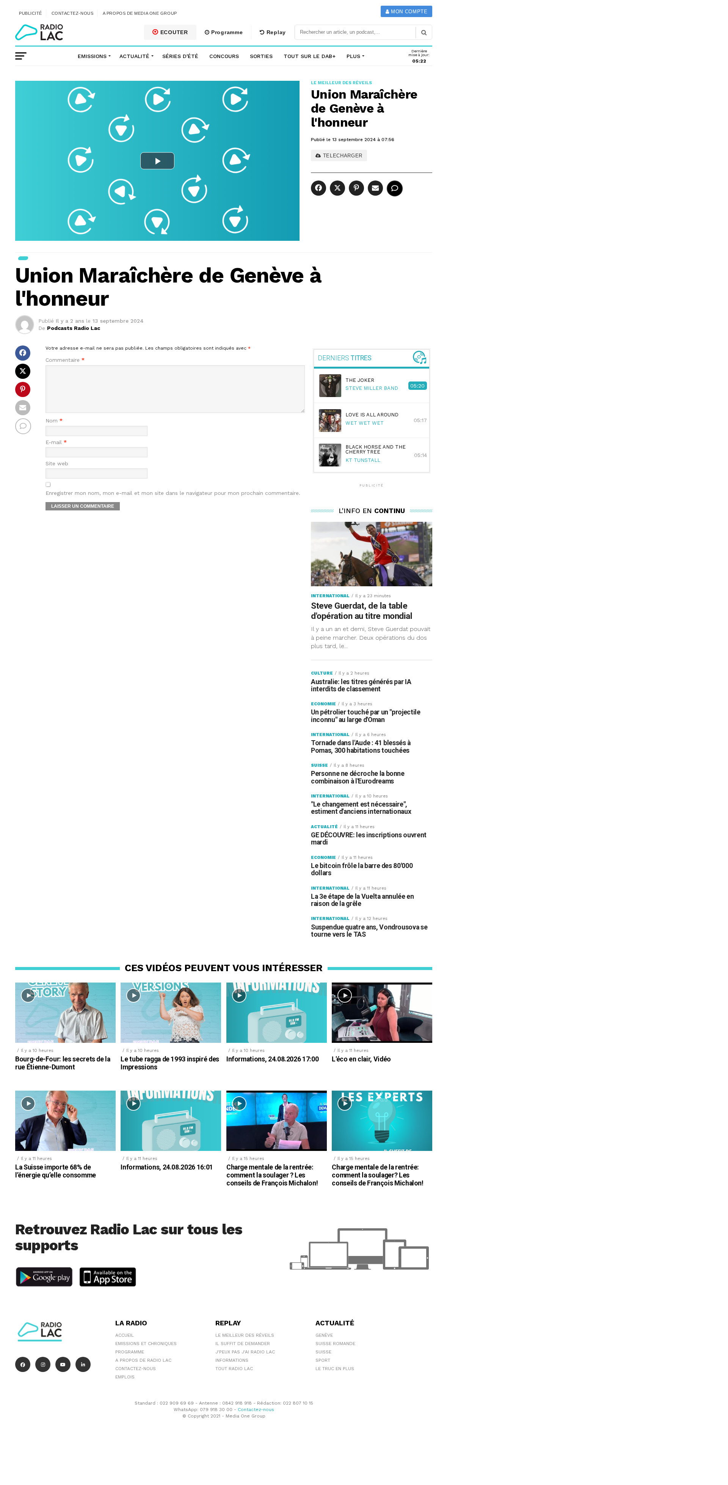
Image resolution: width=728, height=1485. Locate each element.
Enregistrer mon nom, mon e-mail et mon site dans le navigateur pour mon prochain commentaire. (173, 493)
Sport (322, 1360)
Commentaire (65, 360)
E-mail (56, 442)
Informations (231, 1360)
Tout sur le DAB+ (310, 56)
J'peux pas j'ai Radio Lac (245, 1352)
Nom (54, 421)
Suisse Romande (335, 1343)
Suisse (323, 1352)
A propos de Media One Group (140, 13)
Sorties (261, 56)
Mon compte (408, 11)
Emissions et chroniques (146, 1343)
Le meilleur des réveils (244, 1335)
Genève (324, 1335)
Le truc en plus (334, 1368)
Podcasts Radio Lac (73, 328)
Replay (275, 32)
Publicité (30, 13)
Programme (226, 32)
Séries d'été (180, 56)
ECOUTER (173, 32)
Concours (224, 56)
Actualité (134, 56)
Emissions (92, 56)
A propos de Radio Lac (143, 1360)
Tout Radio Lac (234, 1368)
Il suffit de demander (242, 1343)
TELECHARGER (341, 156)
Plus (353, 56)
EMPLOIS (125, 1377)
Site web (57, 463)
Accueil (124, 1335)
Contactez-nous (73, 13)
